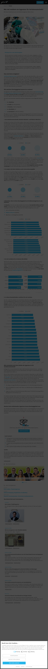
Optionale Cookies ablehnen (14, 659)
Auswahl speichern (14, 655)
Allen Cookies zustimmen (14, 663)
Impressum (22, 666)
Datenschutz (18, 666)
